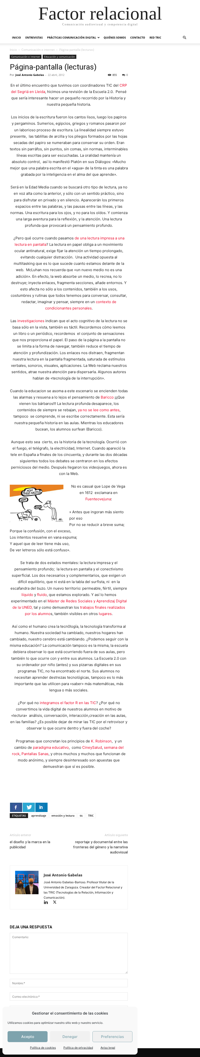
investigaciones (30, 320)
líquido (27, 594)
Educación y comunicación (59, 56)
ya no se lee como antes (99, 410)
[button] (184, 37)
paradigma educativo (51, 747)
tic (81, 815)
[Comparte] (16, 807)
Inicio (13, 50)
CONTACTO (137, 37)
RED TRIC (155, 37)
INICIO (16, 37)
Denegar (70, 1036)
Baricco (107, 397)
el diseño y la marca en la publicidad (30, 844)
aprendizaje (38, 815)
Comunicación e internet (38, 50)
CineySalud (92, 747)
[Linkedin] (48, 902)
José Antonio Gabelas (29, 75)
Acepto (27, 1036)
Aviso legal (107, 1047)
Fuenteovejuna (98, 499)
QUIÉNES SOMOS (115, 37)
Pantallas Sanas (35, 753)
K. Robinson (101, 741)
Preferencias (112, 1036)
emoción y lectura (62, 815)
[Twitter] (56, 902)
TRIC (91, 815)
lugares (105, 613)
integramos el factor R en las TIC (67, 702)
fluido (42, 594)
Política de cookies (43, 1047)
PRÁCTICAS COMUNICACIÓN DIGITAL (71, 37)
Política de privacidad (78, 1047)
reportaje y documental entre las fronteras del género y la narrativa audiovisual (100, 847)
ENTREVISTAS (34, 37)
